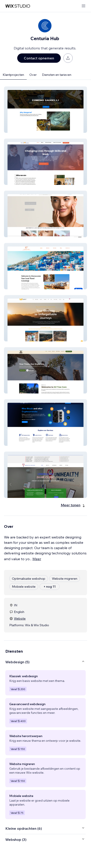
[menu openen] (83, 6)
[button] (45, 109)
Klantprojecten (13, 75)
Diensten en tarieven (56, 75)
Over (33, 75)
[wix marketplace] (17, 6)
